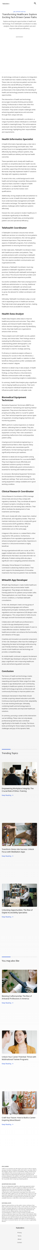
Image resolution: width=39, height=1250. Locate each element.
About (19, 1239)
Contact (19, 1242)
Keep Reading (6, 795)
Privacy (19, 1232)
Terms (19, 1236)
